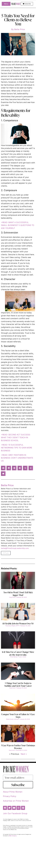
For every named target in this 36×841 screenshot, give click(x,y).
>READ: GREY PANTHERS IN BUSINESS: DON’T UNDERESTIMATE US (17, 458)
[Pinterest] (23, 808)
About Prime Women (12, 792)
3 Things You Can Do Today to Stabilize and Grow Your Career (18, 684)
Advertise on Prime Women (16, 801)
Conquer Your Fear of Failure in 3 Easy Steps (18, 715)
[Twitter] (10, 808)
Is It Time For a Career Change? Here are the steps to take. (18, 653)
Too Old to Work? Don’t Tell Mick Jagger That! (18, 594)
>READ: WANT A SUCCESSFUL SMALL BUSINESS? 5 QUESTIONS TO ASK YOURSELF (17, 225)
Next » (24, 754)
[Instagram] (18, 808)
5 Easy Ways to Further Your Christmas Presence (18, 747)
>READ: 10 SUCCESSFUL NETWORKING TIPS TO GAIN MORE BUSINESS (16, 448)
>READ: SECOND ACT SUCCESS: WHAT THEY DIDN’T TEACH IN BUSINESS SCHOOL (15, 438)
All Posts (6, 553)
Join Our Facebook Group (15, 813)
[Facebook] (5, 808)
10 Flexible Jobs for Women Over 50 (18, 623)
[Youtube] (14, 808)
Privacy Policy (9, 796)
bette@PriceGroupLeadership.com (15, 548)
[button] (3, 468)
